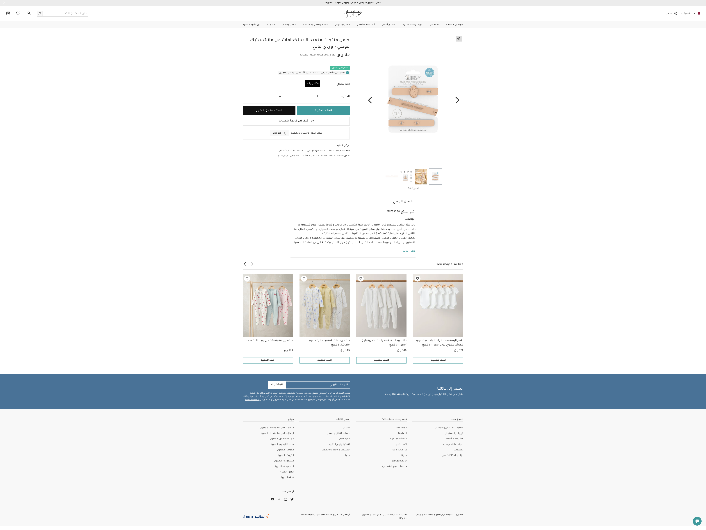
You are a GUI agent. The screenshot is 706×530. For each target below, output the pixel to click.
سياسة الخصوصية (297, 396)
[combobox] (298, 96)
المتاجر (670, 14)
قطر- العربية (287, 477)
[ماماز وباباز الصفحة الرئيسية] (353, 13)
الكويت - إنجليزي (285, 450)
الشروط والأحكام (454, 439)
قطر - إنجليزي (287, 472)
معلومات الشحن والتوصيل (449, 428)
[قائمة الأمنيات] (417, 279)
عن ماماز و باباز (399, 450)
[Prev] (457, 100)
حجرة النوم (344, 439)
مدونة (404, 455)
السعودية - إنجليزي (284, 461)
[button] (454, 24)
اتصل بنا (402, 433)
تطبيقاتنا (458, 450)
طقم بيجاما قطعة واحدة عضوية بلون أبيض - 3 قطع (384, 343)
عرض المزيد (409, 251)
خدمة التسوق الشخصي (394, 466)
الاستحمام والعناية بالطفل (336, 450)
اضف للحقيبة (438, 360)
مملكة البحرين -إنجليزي (282, 439)
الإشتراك (277, 385)
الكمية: (345, 96)
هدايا (347, 455)
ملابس (346, 428)
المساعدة (401, 428)
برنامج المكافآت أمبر (452, 455)
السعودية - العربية (284, 466)
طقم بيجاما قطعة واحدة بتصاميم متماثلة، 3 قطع (329, 343)
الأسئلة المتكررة (398, 439)
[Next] (370, 100)
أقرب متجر (401, 444)
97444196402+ (252, 400)
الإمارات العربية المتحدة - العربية (277, 433)
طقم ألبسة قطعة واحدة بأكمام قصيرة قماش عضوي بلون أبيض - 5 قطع (439, 343)
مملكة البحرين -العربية (282, 444)
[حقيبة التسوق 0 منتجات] (8, 13)
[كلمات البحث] (39, 13)
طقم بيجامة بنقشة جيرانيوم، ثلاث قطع (269, 340)
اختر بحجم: (343, 84)
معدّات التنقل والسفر (339, 433)
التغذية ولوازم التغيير (339, 444)
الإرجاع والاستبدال (454, 433)
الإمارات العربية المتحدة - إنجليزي (277, 428)
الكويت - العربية (286, 455)
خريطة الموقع (399, 461)
